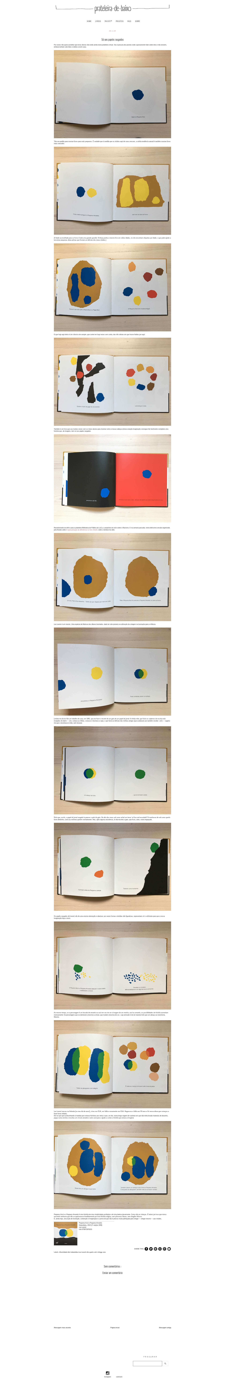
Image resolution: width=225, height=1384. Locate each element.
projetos (120, 21)
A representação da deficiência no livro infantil (81, 530)
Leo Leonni (82, 1252)
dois (69, 1252)
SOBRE (137, 21)
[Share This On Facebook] (146, 1249)
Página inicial (114, 1327)
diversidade (63, 1252)
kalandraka (75, 1252)
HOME (89, 21)
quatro (91, 1252)
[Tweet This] (151, 1249)
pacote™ (109, 21)
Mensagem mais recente (62, 1327)
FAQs (129, 21)
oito (87, 1252)
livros (98, 21)
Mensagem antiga (165, 1327)
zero (104, 1252)
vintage (100, 1252)
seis (95, 1252)
